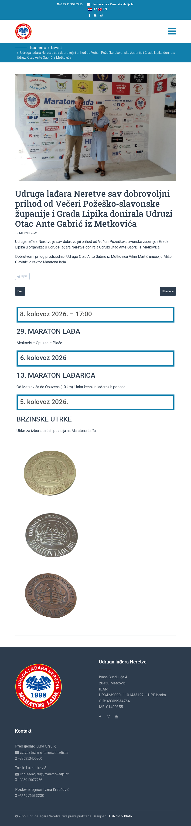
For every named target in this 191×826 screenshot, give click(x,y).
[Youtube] (95, 15)
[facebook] (89, 15)
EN (104, 9)
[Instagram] (101, 15)
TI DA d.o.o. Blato (119, 816)
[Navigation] (172, 31)
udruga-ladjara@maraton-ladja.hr (112, 4)
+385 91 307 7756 (70, 4)
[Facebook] (102, 716)
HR (94, 9)
